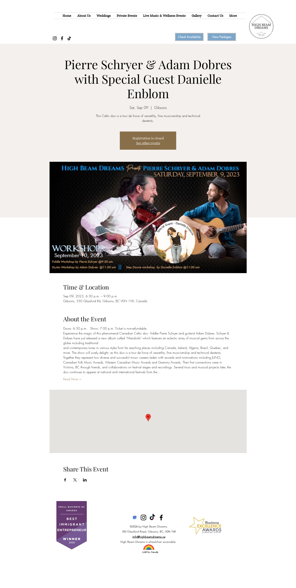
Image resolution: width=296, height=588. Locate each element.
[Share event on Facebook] (65, 479)
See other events (148, 143)
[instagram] (143, 517)
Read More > (72, 379)
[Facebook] (62, 38)
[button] (84, 16)
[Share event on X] (75, 479)
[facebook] (161, 517)
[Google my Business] (134, 517)
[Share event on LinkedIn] (85, 479)
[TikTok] (69, 38)
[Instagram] (54, 38)
